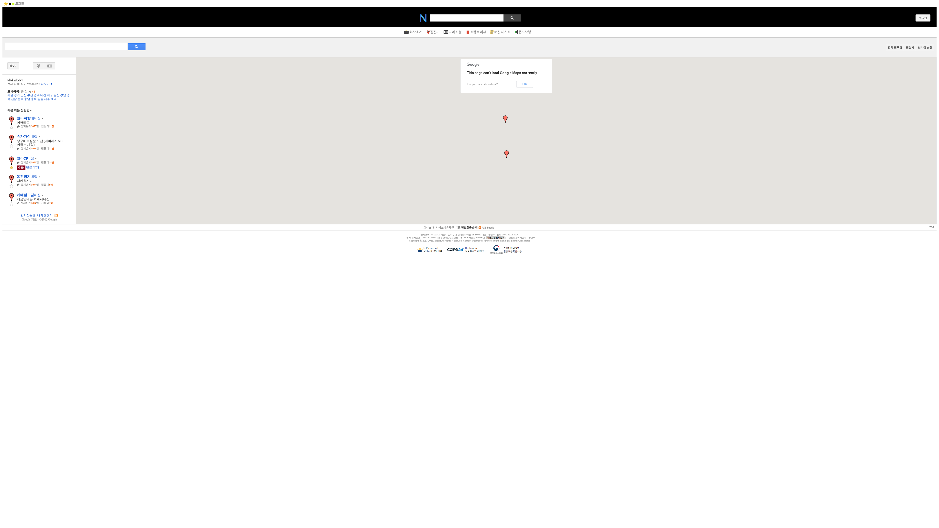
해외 (53, 99)
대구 (50, 95)
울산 (56, 95)
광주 (37, 95)
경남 (63, 95)
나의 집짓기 (45, 215)
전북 (20, 99)
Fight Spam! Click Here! (517, 241)
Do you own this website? (482, 84)
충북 (34, 99)
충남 (27, 99)
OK (524, 84)
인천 (23, 95)
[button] (507, 154)
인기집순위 (28, 215)
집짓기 (47, 84)
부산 (30, 95)
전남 (14, 99)
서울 (10, 95)
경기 (17, 95)
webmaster (477, 241)
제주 (47, 99)
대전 (43, 95)
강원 (40, 99)
